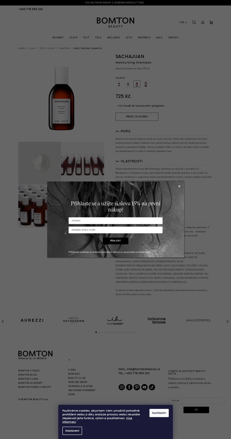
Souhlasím (159, 413)
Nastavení (72, 430)
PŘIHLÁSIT (115, 241)
